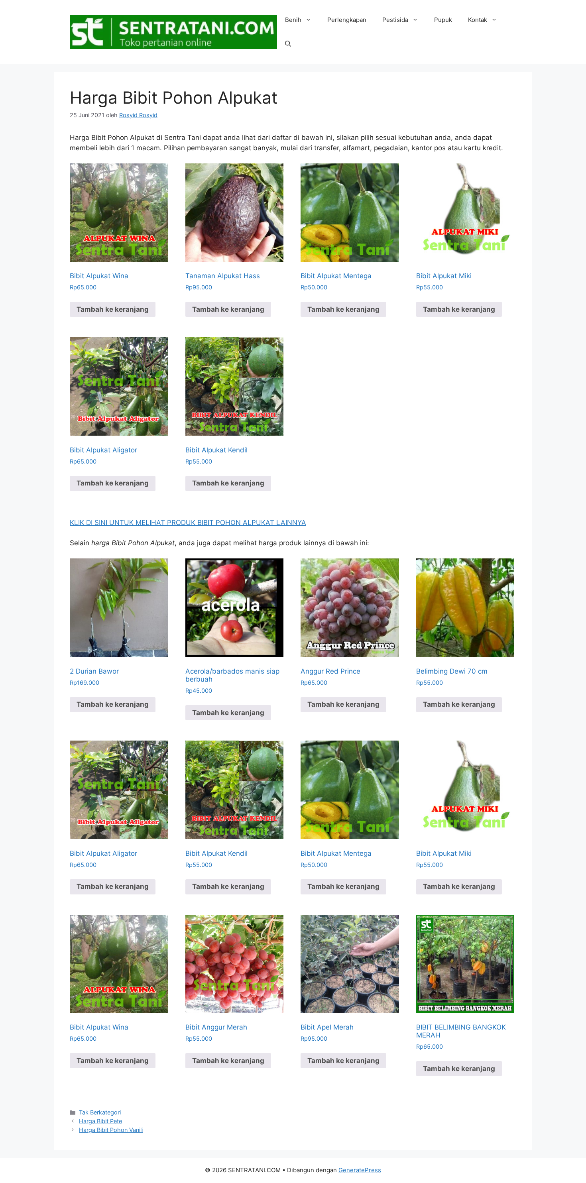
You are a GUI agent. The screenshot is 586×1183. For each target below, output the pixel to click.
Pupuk (443, 20)
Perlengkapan (346, 20)
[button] (288, 44)
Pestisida (395, 20)
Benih (293, 20)
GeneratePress (359, 1170)
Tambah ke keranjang (113, 309)
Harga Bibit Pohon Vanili (111, 1129)
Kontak (477, 20)
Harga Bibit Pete (100, 1121)
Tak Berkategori (100, 1112)
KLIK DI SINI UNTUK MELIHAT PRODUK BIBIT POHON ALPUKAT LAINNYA (188, 523)
